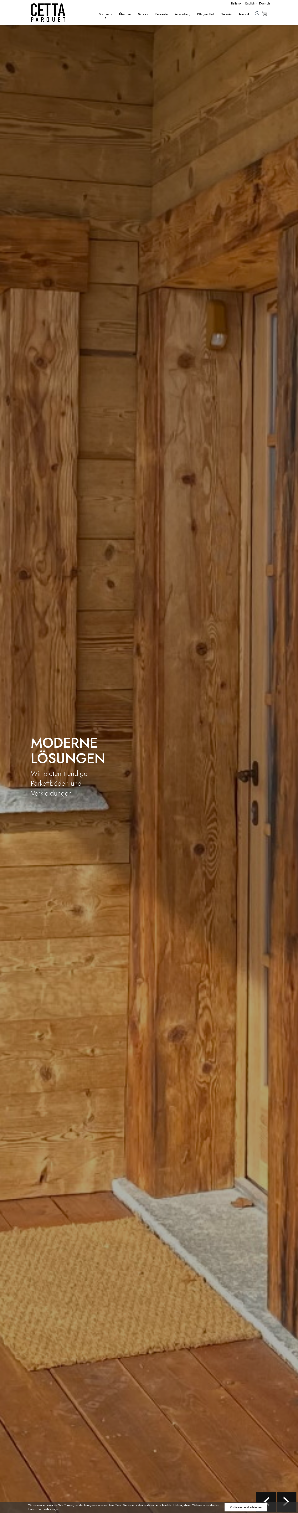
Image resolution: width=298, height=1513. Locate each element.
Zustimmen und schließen (246, 1507)
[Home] (48, 12)
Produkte (161, 14)
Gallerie (226, 14)
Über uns (125, 14)
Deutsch (264, 3)
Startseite (105, 14)
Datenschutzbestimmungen (43, 1509)
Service (143, 14)
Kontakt (244, 14)
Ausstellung (182, 14)
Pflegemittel (205, 14)
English (250, 3)
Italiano (236, 3)
